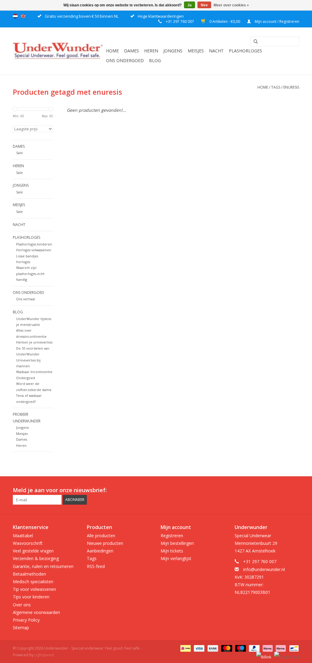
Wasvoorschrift (28, 543)
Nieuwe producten (105, 543)
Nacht (216, 51)
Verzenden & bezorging (36, 558)
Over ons (22, 605)
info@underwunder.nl (264, 569)
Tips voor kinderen (31, 597)
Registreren (172, 535)
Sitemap (21, 627)
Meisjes (196, 51)
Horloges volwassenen (33, 250)
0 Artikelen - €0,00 (224, 21)
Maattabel (23, 535)
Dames (131, 51)
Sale (19, 152)
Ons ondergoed (125, 60)
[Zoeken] (253, 42)
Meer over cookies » (231, 5)
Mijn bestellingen (177, 543)
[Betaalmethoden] (185, 648)
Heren (151, 51)
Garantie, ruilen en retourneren (43, 566)
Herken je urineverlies (34, 342)
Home (112, 51)
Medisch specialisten (33, 581)
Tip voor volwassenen (34, 589)
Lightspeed (44, 655)
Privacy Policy (26, 620)
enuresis (291, 87)
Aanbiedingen (100, 551)
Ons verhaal (25, 299)
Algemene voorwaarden (36, 612)
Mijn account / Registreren (276, 21)
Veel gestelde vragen (33, 551)
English (23, 16)
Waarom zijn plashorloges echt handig (30, 273)
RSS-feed (96, 566)
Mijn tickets (172, 551)
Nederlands (15, 16)
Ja (189, 5)
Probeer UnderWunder (27, 418)
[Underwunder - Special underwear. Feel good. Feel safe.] (58, 51)
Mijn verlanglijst (176, 558)
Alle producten (101, 535)
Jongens (173, 51)
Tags (275, 87)
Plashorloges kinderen (34, 244)
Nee (204, 5)
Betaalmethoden (29, 574)
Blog (155, 60)
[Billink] (263, 655)
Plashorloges (245, 51)
